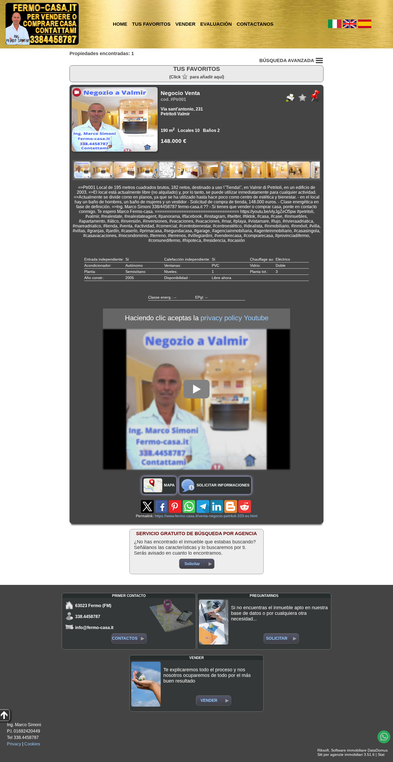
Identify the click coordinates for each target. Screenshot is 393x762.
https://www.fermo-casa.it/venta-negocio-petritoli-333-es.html (206, 516)
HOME (120, 24)
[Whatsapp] (383, 736)
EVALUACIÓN (216, 24)
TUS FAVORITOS (151, 24)
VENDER (185, 24)
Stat (381, 754)
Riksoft (323, 750)
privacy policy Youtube (234, 318)
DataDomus (378, 750)
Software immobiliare (349, 750)
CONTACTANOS (255, 24)
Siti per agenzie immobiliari (340, 754)
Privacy (14, 744)
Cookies (32, 744)
